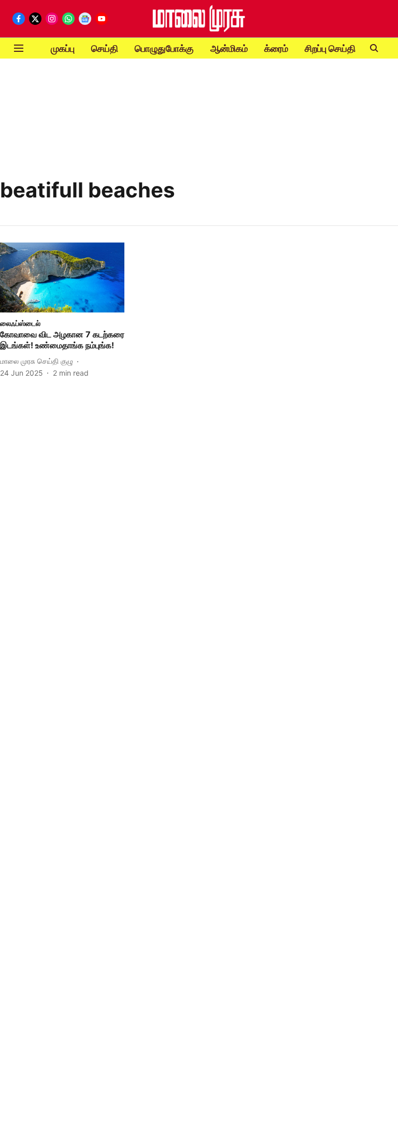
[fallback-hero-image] (62, 277)
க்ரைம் (276, 48)
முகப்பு (63, 48)
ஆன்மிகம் (229, 48)
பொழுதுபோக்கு (164, 48)
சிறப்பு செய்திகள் (337, 48)
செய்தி (104, 48)
